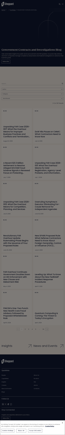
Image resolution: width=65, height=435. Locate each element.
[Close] (62, 423)
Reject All (21, 430)
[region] (32, 427)
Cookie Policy (49, 426)
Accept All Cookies (35, 430)
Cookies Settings (7, 430)
